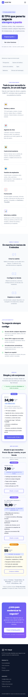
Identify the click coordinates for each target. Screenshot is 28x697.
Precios (4, 668)
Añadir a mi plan (14, 491)
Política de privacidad (7, 684)
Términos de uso (6, 686)
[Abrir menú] (25, 2)
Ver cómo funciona (10, 42)
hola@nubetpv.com (6, 679)
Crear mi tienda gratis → (14, 630)
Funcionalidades (6, 663)
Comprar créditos (14, 571)
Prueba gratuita (5, 670)
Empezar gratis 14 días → (14, 437)
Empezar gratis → (9, 37)
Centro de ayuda (6, 681)
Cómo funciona (5, 665)
